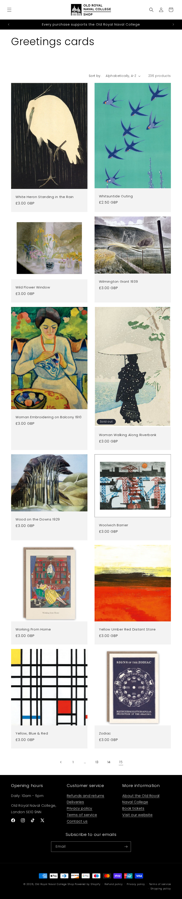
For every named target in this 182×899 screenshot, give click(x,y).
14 (109, 762)
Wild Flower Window (33, 287)
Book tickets (133, 808)
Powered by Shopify (88, 884)
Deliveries (75, 802)
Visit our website (137, 814)
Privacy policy (79, 808)
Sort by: (95, 76)
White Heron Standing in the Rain (45, 197)
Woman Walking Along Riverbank (127, 435)
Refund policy (114, 884)
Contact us (77, 821)
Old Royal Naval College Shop (54, 884)
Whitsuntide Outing (116, 196)
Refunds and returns (85, 795)
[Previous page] (61, 762)
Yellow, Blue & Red (32, 733)
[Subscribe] (126, 846)
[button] (9, 10)
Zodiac (105, 733)
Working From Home (33, 629)
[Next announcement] (173, 24)
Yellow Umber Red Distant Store (127, 629)
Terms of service (82, 814)
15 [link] (121, 762)
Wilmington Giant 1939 (118, 282)
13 (96, 762)
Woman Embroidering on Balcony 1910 (48, 417)
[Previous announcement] (9, 24)
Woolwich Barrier (113, 525)
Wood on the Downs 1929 (38, 519)
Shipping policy (160, 888)
